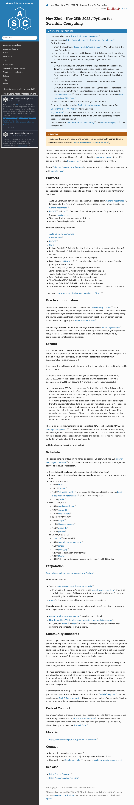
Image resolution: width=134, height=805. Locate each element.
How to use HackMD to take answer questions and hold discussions (80, 620)
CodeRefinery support (69, 698)
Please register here (110, 327)
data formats (64, 514)
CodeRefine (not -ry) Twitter (63, 109)
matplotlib (63, 510)
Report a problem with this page (17, 89)
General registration (115, 201)
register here (64, 215)
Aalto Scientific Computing (20, 3)
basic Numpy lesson (63, 95)
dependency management (70, 542)
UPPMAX (65, 261)
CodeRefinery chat (107, 694)
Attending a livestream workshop (64, 616)
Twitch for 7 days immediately (80, 123)
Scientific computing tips (13, 72)
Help (5, 80)
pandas (61, 499)
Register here (57, 113)
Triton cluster (8, 64)
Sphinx (49, 799)
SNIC (64, 211)
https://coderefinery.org (60, 774)
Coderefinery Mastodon (89, 105)
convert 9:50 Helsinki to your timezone (90, 143)
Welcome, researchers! (12, 45)
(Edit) (33, 89)
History (123, 8)
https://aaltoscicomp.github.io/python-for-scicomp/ (90, 40)
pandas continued (66, 506)
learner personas (103, 157)
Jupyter (61, 488)
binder (61, 546)
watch (64, 624)
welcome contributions (63, 795)
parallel (61, 532)
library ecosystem (66, 524)
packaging (62, 550)
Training (6, 76)
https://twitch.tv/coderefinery (84, 36)
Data (5, 61)
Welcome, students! (11, 49)
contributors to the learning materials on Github (79, 293)
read (74, 624)
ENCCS (52, 211)
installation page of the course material (74, 586)
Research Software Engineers (14, 68)
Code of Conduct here (84, 719)
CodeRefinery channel (101, 307)
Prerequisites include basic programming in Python (69, 573)
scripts (61, 520)
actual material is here (85, 321)
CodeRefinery (57, 171)
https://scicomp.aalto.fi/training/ (64, 778)
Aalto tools (7, 57)
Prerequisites (73, 161)
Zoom (52, 600)
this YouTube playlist (109, 123)
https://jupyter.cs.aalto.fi (102, 590)
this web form (80, 725)
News (5, 53)
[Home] (47, 5)
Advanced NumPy (66, 492)
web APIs (62, 528)
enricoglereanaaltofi (56, 430)
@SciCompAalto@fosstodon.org (19, 94)
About (5, 84)
